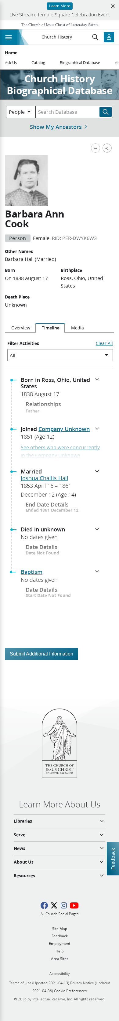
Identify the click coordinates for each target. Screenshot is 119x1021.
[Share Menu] (107, 148)
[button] (62, 389)
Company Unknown (64, 429)
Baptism (31, 572)
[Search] (105, 112)
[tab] (20, 328)
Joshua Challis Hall (44, 478)
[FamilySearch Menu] (95, 148)
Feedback (112, 859)
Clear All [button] (104, 343)
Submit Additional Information (41, 653)
